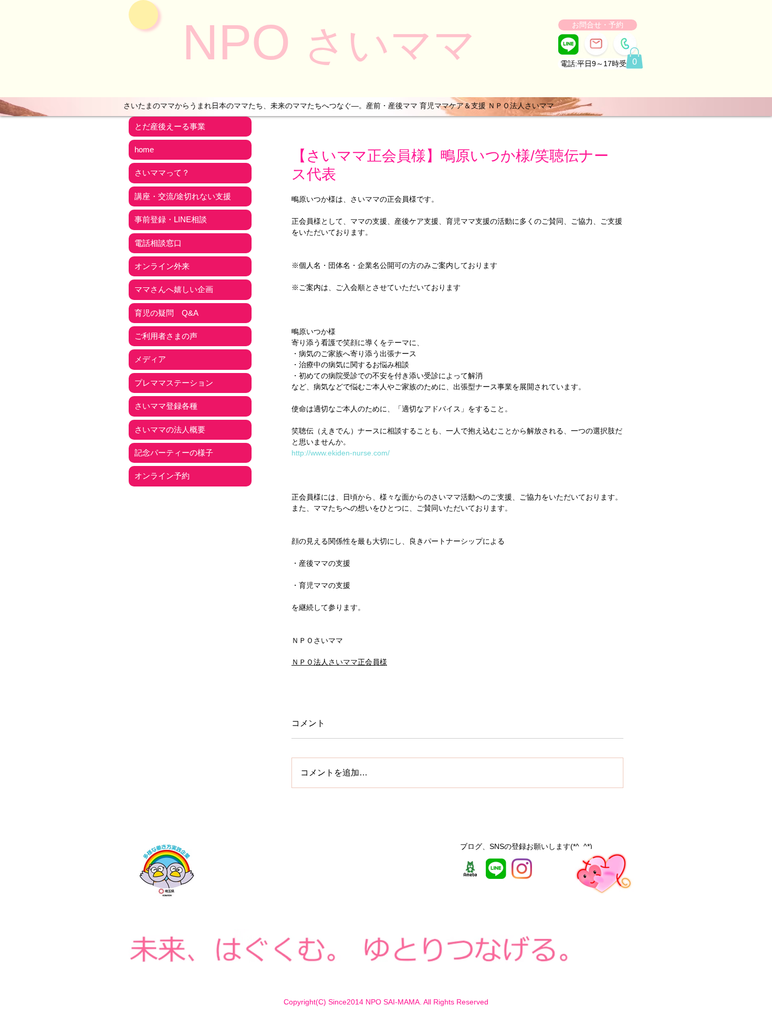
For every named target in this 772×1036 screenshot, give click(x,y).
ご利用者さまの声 (165, 335)
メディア (150, 359)
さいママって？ (162, 172)
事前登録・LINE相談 (170, 219)
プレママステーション (173, 382)
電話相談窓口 (158, 243)
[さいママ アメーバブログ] (470, 868)
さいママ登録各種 (165, 405)
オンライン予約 (162, 475)
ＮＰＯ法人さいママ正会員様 (339, 662)
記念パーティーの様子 (173, 452)
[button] (597, 63)
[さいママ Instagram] (522, 868)
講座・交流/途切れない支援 (182, 196)
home (144, 149)
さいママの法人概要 (169, 429)
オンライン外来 (162, 266)
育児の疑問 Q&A (166, 312)
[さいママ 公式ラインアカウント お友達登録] (568, 44)
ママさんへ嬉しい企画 (173, 289)
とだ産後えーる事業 (169, 126)
